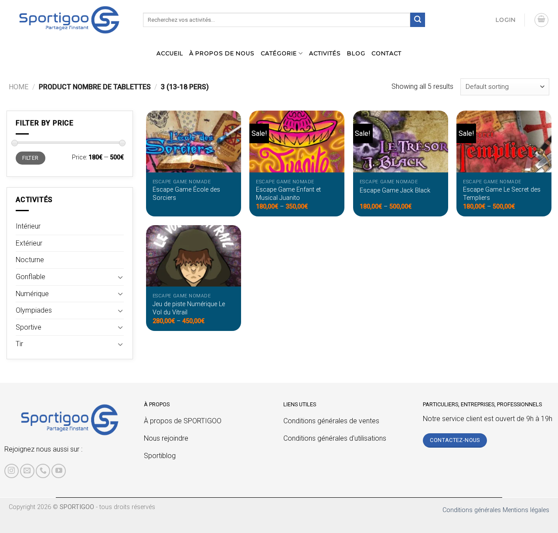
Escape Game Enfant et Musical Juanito (288, 194)
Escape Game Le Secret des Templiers (502, 194)
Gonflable (30, 277)
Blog (356, 53)
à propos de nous (222, 53)
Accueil (170, 53)
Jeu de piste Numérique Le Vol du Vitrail (189, 308)
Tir (19, 344)
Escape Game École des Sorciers (186, 194)
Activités (325, 53)
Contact (386, 53)
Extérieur (29, 243)
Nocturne (30, 260)
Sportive (28, 327)
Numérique (32, 294)
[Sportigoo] (69, 420)
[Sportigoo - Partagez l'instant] (69, 19)
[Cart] (541, 20)
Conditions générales (471, 510)
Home (18, 87)
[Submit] (417, 20)
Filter (30, 158)
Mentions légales (526, 510)
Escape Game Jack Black (395, 190)
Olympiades (34, 310)
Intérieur (28, 226)
